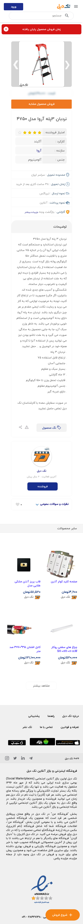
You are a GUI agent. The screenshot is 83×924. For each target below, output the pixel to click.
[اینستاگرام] (7, 758)
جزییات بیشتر (31, 212)
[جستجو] (67, 16)
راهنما (51, 715)
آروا (39, 150)
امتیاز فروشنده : (54, 132)
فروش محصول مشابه (42, 103)
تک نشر (27, 727)
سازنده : (60, 150)
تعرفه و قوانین (70, 727)
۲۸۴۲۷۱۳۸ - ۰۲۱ (31, 916)
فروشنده (42, 486)
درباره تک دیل (70, 715)
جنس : (60, 159)
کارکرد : (60, 141)
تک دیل (65, 597)
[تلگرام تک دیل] (31, 758)
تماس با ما (46, 727)
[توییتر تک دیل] (15, 758)
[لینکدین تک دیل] (23, 758)
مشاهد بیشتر (41, 685)
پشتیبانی (34, 715)
